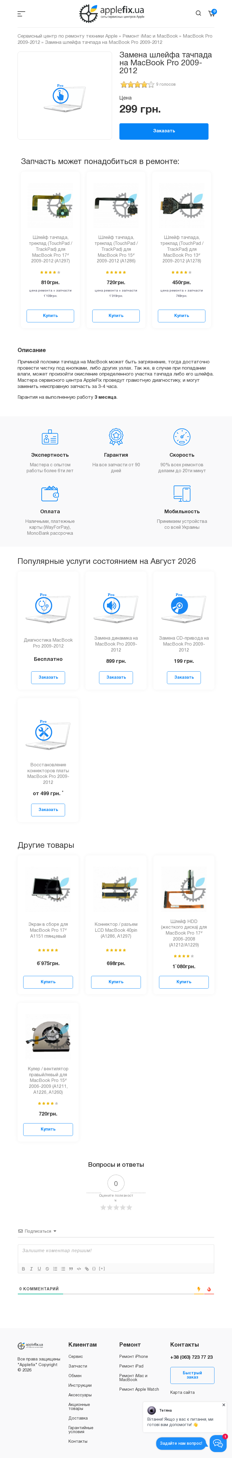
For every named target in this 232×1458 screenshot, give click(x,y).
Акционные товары (79, 1407)
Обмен (74, 1376)
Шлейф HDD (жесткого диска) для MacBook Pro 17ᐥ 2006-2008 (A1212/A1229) (184, 933)
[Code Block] (79, 1268)
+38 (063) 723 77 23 (191, 1357)
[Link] (87, 1268)
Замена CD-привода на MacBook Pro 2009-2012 (184, 644)
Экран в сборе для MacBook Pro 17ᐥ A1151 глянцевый (48, 931)
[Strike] (47, 1268)
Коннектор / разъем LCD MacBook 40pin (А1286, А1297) (116, 931)
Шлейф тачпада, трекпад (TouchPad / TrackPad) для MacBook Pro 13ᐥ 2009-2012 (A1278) (181, 249)
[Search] (198, 13)
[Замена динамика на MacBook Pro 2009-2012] (116, 605)
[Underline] (39, 1268)
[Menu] (21, 13)
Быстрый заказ (192, 1375)
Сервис (75, 1357)
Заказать (164, 131)
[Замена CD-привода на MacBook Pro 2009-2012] (184, 605)
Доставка (78, 1418)
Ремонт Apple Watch (139, 1390)
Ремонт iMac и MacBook (150, 36)
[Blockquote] (71, 1268)
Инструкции (80, 1386)
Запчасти (77, 1366)
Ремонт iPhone (133, 1357)
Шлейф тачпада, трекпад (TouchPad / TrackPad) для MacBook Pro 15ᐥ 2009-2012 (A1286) (116, 249)
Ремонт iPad (131, 1366)
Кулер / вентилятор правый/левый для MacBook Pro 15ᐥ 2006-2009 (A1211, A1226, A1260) (48, 1081)
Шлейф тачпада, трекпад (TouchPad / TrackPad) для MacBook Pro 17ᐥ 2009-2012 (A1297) (50, 249)
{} (94, 1268)
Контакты (77, 1442)
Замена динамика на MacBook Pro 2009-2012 (116, 644)
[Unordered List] (63, 1268)
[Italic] (31, 1268)
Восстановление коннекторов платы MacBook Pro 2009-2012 (48, 774)
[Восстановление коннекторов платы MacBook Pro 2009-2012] (48, 732)
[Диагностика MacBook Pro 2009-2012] (48, 605)
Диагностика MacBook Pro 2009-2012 (48, 643)
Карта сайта (182, 1393)
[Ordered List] (55, 1268)
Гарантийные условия (80, 1430)
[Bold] (23, 1268)
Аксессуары (80, 1395)
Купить (50, 316)
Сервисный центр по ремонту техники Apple (67, 36)
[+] (102, 1268)
